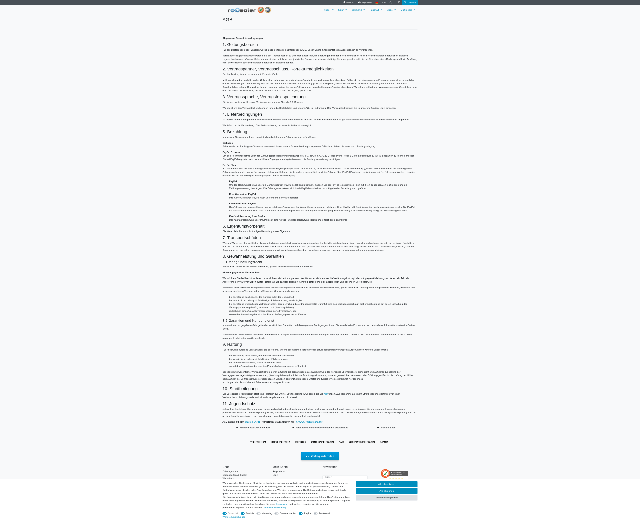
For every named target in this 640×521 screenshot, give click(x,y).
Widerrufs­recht (258, 441)
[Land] (377, 2)
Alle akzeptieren (386, 484)
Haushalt (375, 9)
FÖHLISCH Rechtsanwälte (309, 421)
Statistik (250, 513)
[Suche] (391, 2)
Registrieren (278, 471)
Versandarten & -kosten (234, 475)
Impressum (300, 441)
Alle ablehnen (387, 491)
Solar (341, 9)
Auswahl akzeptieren (387, 497)
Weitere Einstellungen (234, 517)
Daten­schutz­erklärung (322, 441)
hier (326, 393)
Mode (390, 9)
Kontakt (384, 441)
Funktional (324, 513)
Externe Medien (288, 513)
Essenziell (233, 513)
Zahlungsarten (230, 471)
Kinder (327, 9)
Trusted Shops (252, 421)
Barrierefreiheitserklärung (361, 441)
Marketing (267, 513)
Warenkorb (228, 478)
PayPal (307, 513)
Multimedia (406, 9)
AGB (341, 441)
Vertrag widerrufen (280, 441)
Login (275, 475)
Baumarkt (357, 9)
